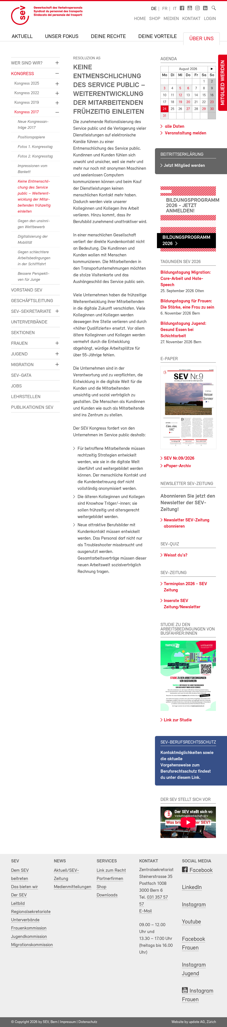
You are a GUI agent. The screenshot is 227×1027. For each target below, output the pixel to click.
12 (180, 95)
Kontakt (191, 19)
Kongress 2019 (26, 103)
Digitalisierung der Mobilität (33, 240)
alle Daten (174, 126)
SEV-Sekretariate (31, 311)
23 (212, 102)
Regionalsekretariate (31, 911)
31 (164, 116)
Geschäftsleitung (32, 301)
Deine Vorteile (157, 36)
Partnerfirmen (110, 878)
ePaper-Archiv (177, 466)
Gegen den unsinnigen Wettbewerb (34, 224)
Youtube (191, 922)
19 (180, 102)
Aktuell (22, 36)
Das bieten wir (24, 887)
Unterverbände (29, 322)
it (175, 9)
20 (188, 102)
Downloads (107, 895)
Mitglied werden (223, 82)
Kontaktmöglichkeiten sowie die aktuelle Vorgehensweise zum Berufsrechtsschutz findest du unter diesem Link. (186, 765)
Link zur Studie (178, 720)
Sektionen (23, 333)
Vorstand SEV (26, 290)
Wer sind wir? (27, 63)
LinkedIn (192, 887)
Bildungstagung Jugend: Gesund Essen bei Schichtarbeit (183, 329)
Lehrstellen (26, 397)
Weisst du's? (175, 555)
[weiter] (212, 69)
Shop (154, 19)
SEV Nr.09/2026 (179, 458)
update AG (197, 1022)
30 (212, 109)
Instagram (194, 905)
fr (164, 9)
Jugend (19, 354)
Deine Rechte (108, 36)
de (154, 9)
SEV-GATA (21, 375)
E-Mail (145, 911)
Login (210, 19)
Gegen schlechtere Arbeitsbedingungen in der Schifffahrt (34, 258)
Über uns (201, 39)
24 (164, 109)
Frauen (19, 343)
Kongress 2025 (26, 84)
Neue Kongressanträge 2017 (33, 125)
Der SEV (19, 895)
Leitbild (18, 903)
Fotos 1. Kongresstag (35, 147)
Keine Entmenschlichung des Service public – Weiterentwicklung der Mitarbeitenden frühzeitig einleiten (34, 197)
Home (140, 19)
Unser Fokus (61, 36)
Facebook (201, 870)
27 (188, 109)
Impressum (68, 1022)
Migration (22, 365)
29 (204, 109)
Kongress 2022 (26, 93)
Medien (171, 19)
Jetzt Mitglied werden (184, 166)
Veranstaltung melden (185, 133)
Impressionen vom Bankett (32, 169)
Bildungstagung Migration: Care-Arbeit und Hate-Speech (185, 278)
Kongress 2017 (26, 112)
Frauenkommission (29, 928)
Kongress (22, 74)
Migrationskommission (32, 945)
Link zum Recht (111, 870)
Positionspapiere (31, 138)
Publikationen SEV (32, 407)
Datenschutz (87, 1022)
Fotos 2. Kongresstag (35, 157)
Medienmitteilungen (72, 887)
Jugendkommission (29, 936)
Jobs (16, 386)
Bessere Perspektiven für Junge (33, 277)
